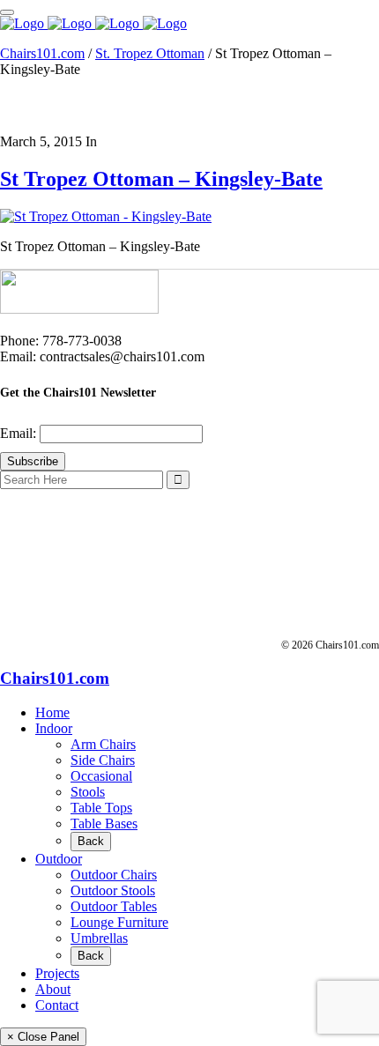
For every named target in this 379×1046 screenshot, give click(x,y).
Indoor (53, 728)
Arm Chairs (103, 744)
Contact (56, 1005)
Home (52, 712)
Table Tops (101, 807)
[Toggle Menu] (7, 12)
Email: (20, 433)
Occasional (101, 775)
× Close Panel (43, 1036)
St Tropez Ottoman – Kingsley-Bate (161, 178)
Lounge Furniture (119, 922)
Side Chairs (103, 760)
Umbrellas (99, 938)
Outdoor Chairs (114, 874)
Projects (57, 973)
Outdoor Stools (113, 890)
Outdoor (58, 858)
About (53, 989)
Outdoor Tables (114, 906)
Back (91, 841)
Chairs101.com (42, 53)
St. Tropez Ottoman (149, 53)
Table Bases (104, 823)
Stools (88, 791)
